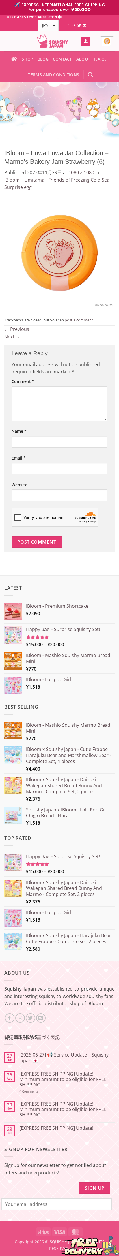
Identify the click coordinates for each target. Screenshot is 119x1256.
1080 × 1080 (81, 172)
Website (19, 484)
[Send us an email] (84, 26)
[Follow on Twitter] (79, 26)
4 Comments (36, 1091)
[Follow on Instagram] (73, 26)
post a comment (79, 320)
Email (19, 458)
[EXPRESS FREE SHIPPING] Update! (56, 1128)
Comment (23, 381)
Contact (62, 59)
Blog (43, 59)
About (83, 59)
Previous (16, 329)
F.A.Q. (100, 59)
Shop (27, 59)
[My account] (85, 41)
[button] (107, 41)
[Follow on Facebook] (68, 26)
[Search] (90, 75)
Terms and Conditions (53, 74)
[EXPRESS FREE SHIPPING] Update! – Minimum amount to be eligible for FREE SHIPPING (63, 1079)
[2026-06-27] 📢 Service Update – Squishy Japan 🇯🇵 (64, 1057)
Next (12, 337)
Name (19, 431)
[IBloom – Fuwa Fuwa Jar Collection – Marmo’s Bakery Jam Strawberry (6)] (59, 252)
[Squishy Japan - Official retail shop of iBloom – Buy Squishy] (52, 41)
